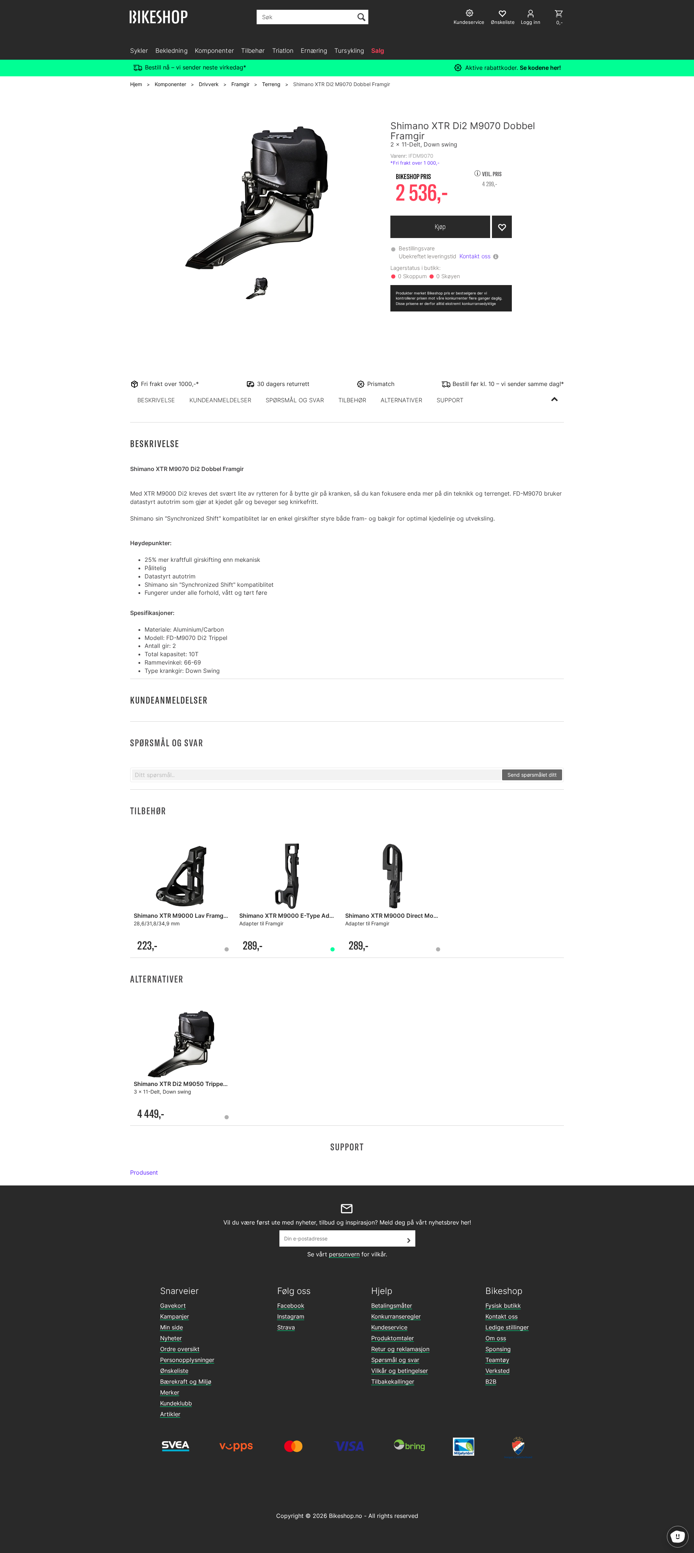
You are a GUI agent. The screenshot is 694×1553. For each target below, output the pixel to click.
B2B (490, 1381)
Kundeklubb (176, 1403)
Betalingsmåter (391, 1305)
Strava (286, 1327)
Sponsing (498, 1349)
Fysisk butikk (503, 1305)
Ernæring (314, 50)
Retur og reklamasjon (400, 1349)
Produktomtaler (392, 1338)
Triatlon (283, 50)
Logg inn (530, 22)
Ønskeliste (174, 1370)
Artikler (170, 1414)
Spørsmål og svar (395, 1359)
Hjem (136, 84)
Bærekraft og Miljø (185, 1381)
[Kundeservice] (470, 13)
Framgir (240, 84)
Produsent (144, 1172)
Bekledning (171, 50)
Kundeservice (389, 1327)
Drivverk (209, 84)
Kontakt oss (474, 256)
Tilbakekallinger (392, 1381)
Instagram (290, 1316)
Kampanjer (174, 1316)
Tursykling (349, 50)
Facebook (290, 1305)
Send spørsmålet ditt (532, 775)
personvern (344, 1254)
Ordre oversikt (180, 1349)
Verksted (497, 1370)
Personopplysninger (187, 1359)
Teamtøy (497, 1359)
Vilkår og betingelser (399, 1370)
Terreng (271, 84)
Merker (169, 1392)
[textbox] (316, 775)
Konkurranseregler (396, 1316)
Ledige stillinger (507, 1327)
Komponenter (214, 50)
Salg (377, 50)
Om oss (495, 1338)
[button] (156, 400)
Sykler (139, 50)
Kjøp (440, 226)
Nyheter (171, 1338)
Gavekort (173, 1305)
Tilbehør (253, 50)
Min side (171, 1327)
